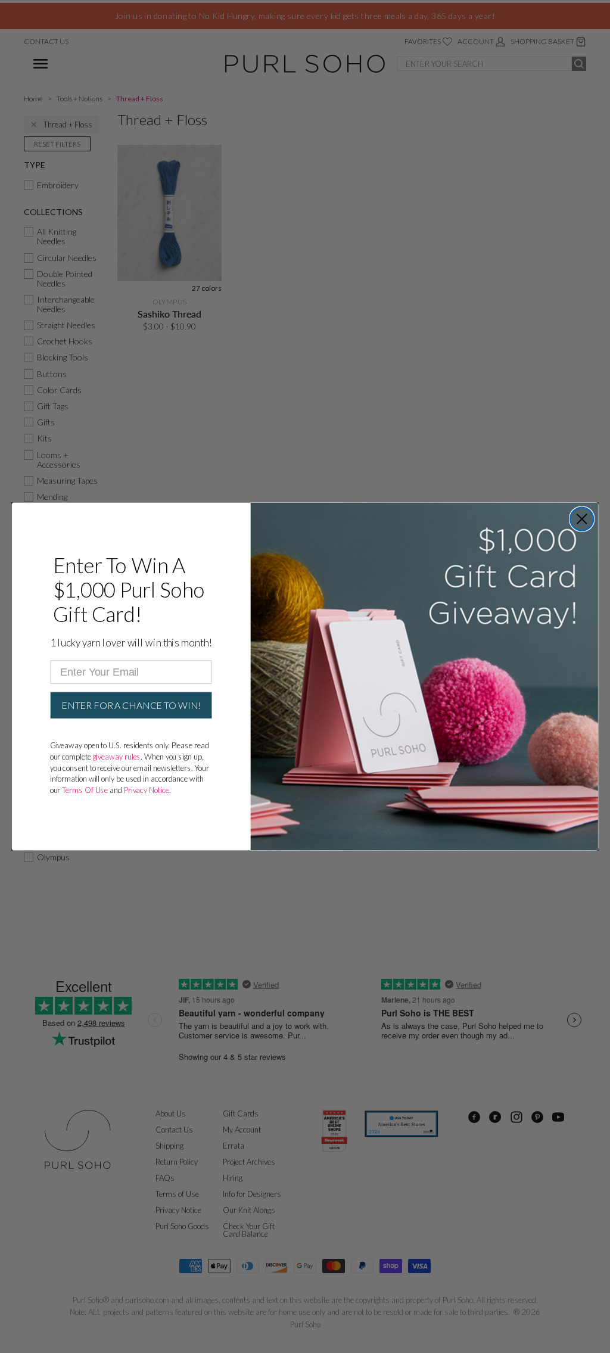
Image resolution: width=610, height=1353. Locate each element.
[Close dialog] (581, 518)
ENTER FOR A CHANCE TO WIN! (131, 705)
